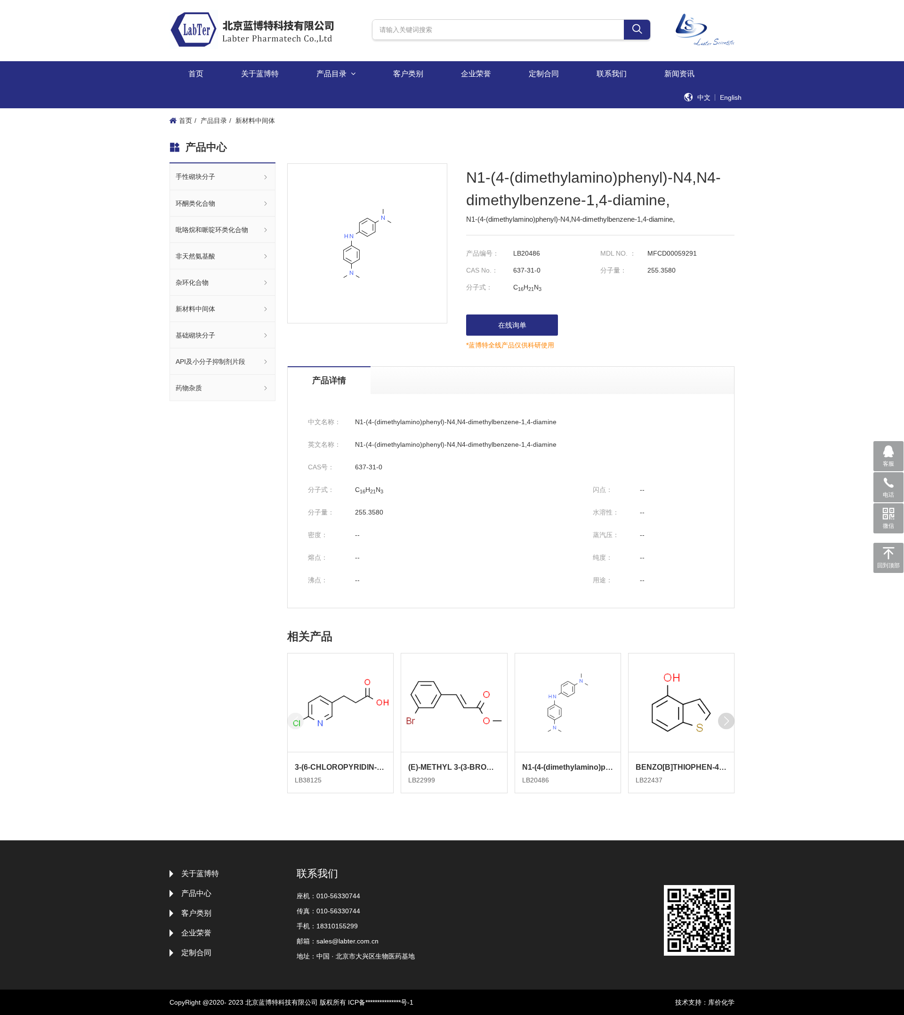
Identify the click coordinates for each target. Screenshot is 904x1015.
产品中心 (196, 893)
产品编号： (482, 253)
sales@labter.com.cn (347, 941)
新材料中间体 (255, 120)
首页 (195, 74)
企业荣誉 (476, 74)
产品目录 (332, 74)
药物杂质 (189, 388)
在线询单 (512, 325)
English (731, 97)
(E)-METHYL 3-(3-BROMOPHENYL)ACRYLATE (454, 767)
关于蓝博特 (260, 74)
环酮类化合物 (195, 203)
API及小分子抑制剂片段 (210, 361)
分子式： (479, 287)
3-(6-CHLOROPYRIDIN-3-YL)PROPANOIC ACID (340, 767)
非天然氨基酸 (195, 256)
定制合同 (544, 74)
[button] (726, 721)
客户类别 (408, 74)
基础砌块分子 (195, 335)
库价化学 (721, 1002)
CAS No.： (482, 270)
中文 (703, 97)
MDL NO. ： (618, 253)
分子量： (613, 270)
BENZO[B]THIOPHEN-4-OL (681, 767)
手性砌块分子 (195, 176)
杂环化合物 (192, 282)
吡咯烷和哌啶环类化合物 (212, 230)
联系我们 (612, 74)
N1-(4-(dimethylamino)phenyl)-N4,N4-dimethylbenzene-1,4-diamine (567, 767)
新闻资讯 (679, 74)
